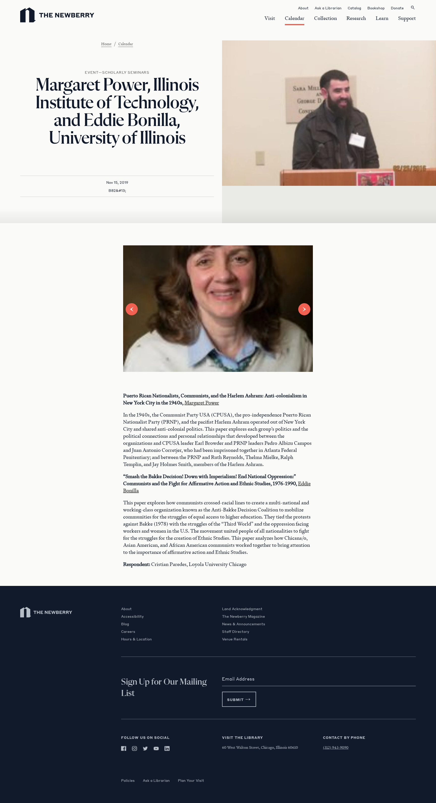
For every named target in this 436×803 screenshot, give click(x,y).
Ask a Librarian (156, 780)
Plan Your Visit (191, 780)
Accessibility (132, 616)
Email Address (238, 679)
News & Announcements (243, 623)
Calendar (125, 43)
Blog (125, 623)
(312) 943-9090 (335, 747)
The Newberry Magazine (243, 616)
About (126, 608)
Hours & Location (136, 639)
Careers (128, 631)
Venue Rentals (235, 639)
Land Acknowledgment (242, 608)
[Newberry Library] (46, 620)
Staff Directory (235, 631)
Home (106, 43)
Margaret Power (201, 402)
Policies (128, 780)
